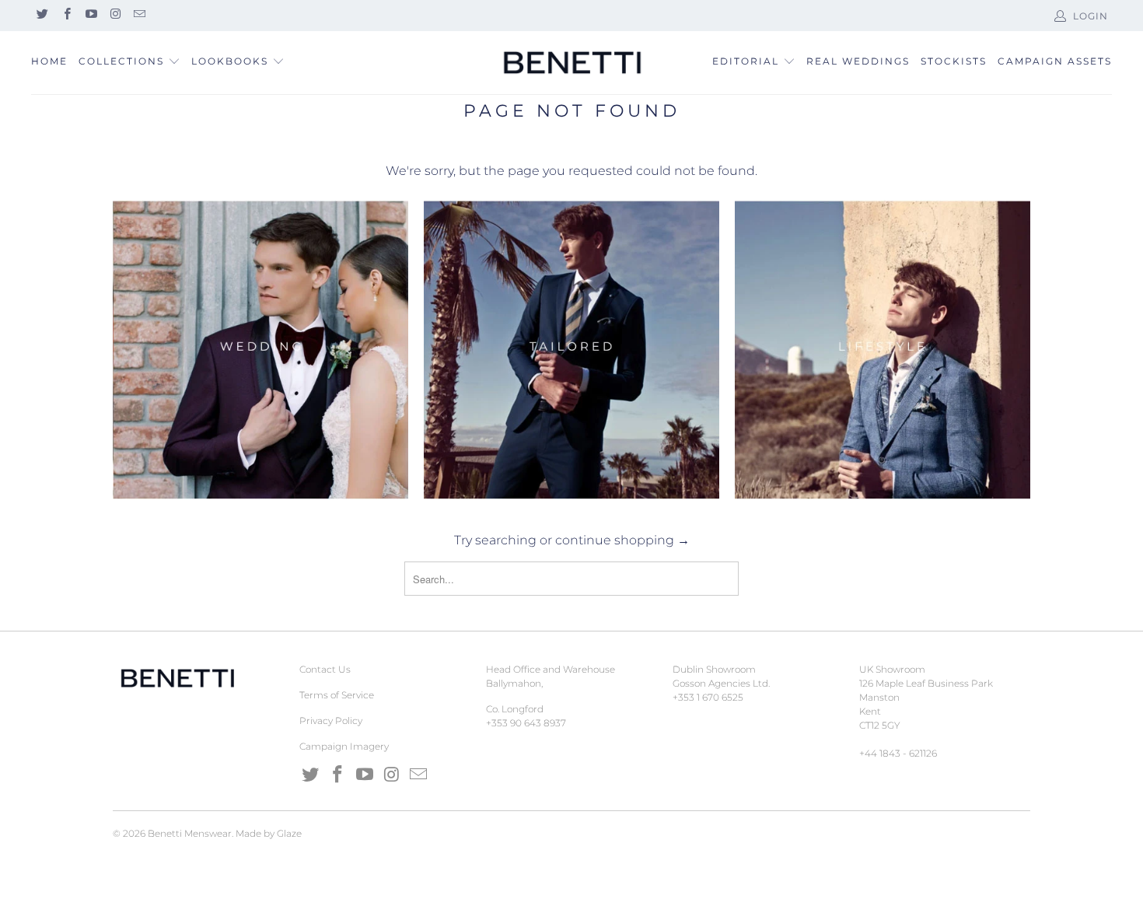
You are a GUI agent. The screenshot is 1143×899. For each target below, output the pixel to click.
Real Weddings (858, 61)
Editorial (745, 61)
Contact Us (325, 669)
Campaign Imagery (344, 746)
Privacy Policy (330, 720)
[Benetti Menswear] (571, 63)
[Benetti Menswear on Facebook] (65, 15)
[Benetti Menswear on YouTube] (90, 15)
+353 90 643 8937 (526, 723)
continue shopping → (622, 540)
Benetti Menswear (190, 833)
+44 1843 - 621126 (898, 753)
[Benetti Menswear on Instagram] (114, 15)
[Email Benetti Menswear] (138, 15)
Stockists (954, 61)
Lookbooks (231, 61)
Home (49, 61)
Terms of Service (336, 695)
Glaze (289, 833)
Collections (121, 61)
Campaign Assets (1055, 61)
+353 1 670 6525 (708, 697)
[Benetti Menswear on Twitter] (41, 15)
